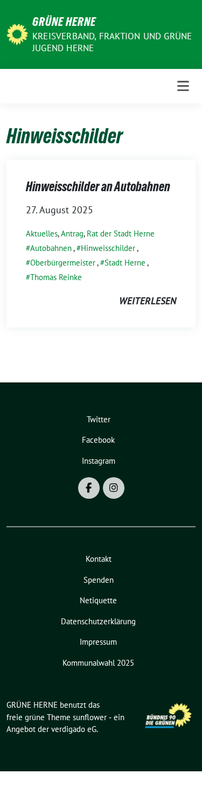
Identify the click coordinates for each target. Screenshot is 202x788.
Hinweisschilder (108, 248)
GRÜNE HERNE (64, 22)
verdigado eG (73, 729)
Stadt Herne (125, 262)
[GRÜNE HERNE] (17, 33)
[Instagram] (113, 488)
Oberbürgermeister (62, 262)
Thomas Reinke (56, 277)
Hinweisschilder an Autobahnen (98, 186)
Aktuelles (42, 233)
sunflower (90, 717)
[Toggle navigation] (183, 86)
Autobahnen (51, 248)
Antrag (72, 233)
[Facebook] (89, 488)
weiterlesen (147, 301)
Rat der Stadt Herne (121, 233)
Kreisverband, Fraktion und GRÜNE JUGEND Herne (112, 42)
